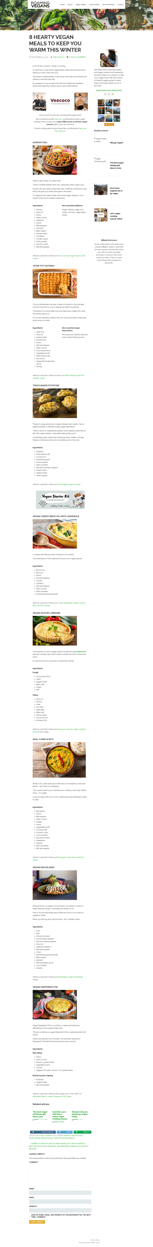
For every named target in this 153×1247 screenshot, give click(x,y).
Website (33, 1206)
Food (41, 1135)
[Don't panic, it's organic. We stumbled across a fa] (116, 118)
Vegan (48, 1135)
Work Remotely (108, 4)
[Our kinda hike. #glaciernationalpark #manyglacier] (101, 118)
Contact (121, 4)
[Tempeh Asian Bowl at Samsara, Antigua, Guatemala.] (101, 102)
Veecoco (58, 119)
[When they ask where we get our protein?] (108, 102)
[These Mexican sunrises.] (108, 118)
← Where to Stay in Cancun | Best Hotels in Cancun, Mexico (57, 1143)
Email (32, 1197)
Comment (34, 1162)
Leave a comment (77, 57)
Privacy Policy (94, 1240)
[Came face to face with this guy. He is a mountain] (116, 110)
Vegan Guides (81, 4)
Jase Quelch (59, 57)
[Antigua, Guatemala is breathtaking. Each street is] (108, 110)
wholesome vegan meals (41, 1138)
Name (32, 1189)
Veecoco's (81, 652)
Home (62, 4)
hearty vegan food (73, 1135)
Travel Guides (94, 4)
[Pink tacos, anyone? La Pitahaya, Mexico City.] (116, 102)
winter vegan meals (65, 1138)
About (70, 4)
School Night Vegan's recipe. (69, 484)
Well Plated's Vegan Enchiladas (70, 977)
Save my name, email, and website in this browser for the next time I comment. (61, 1216)
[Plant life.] (101, 110)
